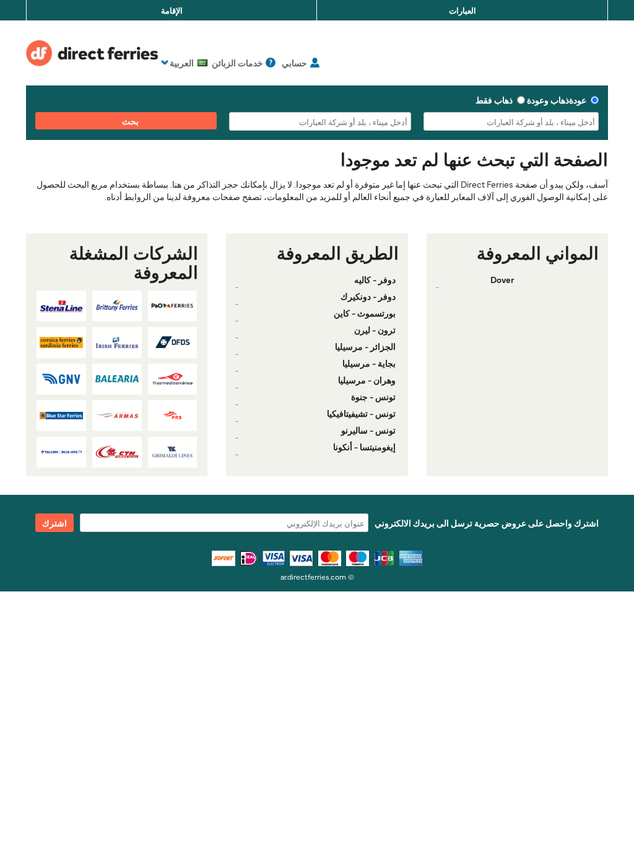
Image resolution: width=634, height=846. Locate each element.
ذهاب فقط (494, 100)
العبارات (462, 9)
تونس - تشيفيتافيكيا (361, 413)
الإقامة (172, 9)
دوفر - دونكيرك (368, 296)
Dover (502, 279)
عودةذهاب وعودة (556, 100)
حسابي (294, 62)
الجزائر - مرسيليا (365, 346)
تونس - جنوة (373, 396)
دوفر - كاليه (375, 279)
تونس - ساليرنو (368, 430)
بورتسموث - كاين (365, 313)
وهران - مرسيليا (367, 379)
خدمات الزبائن (237, 62)
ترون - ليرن (375, 329)
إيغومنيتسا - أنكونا (364, 446)
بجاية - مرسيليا (369, 363)
